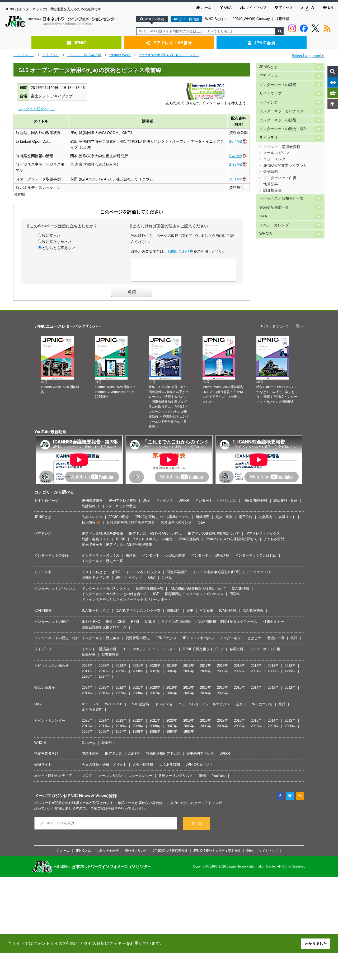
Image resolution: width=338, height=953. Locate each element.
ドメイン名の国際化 (176, 622)
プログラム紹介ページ (36, 109)
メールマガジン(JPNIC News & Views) (71, 795)
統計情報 (89, 506)
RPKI (135, 622)
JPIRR (184, 500)
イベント (135, 578)
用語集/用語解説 (254, 500)
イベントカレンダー (276, 225)
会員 (239, 704)
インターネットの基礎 (277, 85)
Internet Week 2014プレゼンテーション (169, 55)
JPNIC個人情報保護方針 (170, 850)
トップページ (23, 55)
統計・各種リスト (95, 539)
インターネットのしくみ (101, 555)
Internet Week (120, 55)
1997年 (104, 676)
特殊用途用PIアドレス (163, 753)
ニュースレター (276, 159)
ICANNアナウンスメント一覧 (138, 610)
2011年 (87, 671)
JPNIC (80, 42)
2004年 (205, 671)
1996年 (138, 732)
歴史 (189, 610)
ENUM (150, 622)
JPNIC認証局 (139, 704)
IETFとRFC (91, 622)
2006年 (171, 671)
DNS (146, 500)
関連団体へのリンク (176, 522)
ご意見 (167, 578)
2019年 (171, 666)
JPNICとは (268, 67)
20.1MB (235, 179)
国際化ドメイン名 (95, 578)
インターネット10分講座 (210, 555)
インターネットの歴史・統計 (283, 129)
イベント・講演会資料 (84, 55)
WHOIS (265, 234)
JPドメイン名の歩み (198, 638)
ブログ (87, 776)
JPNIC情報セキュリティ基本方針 (217, 850)
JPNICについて (261, 704)
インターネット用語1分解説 (163, 555)
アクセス (286, 7)
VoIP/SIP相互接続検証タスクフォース (227, 622)
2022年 (121, 666)
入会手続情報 (143, 765)
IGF (156, 594)
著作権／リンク (136, 850)
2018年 (188, 666)
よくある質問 (274, 539)
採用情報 (282, 19)
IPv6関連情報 (92, 500)
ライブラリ (50, 55)
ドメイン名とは (94, 572)
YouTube (219, 776)
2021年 (138, 666)
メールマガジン (276, 153)
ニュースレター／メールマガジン (204, 704)
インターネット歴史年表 (101, 638)
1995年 (154, 732)
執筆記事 (270, 184)
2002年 (239, 671)
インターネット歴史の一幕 (102, 561)
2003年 (222, 671)
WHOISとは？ (216, 19)
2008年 (138, 671)
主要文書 (206, 610)
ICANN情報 (240, 589)
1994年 (171, 732)
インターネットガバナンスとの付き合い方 (114, 594)
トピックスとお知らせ (51, 666)
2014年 (256, 666)
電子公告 (245, 517)
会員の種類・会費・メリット (104, 765)
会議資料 (270, 172)
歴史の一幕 (275, 638)
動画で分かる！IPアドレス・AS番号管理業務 (117, 545)
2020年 (154, 666)
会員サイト (42, 765)
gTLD (116, 572)
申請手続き (90, 753)
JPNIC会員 (264, 42)
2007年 (154, 671)
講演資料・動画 (286, 500)
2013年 (273, 666)
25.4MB (235, 141)
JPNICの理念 (119, 517)
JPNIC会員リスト (199, 765)
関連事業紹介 (177, 572)
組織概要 (202, 517)
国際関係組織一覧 (149, 589)
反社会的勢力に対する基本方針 (131, 522)
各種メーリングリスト (175, 776)
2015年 (239, 666)
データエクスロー (260, 572)
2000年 (273, 671)
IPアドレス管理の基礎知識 (102, 533)
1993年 (188, 732)
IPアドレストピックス (263, 533)
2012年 (290, 666)
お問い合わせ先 (180, 251)
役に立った (51, 235)
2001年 (256, 671)
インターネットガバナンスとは (106, 589)
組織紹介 (173, 610)
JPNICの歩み (166, 638)
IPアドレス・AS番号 (172, 42)
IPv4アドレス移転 (123, 500)
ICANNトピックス (96, 610)
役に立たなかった (57, 242)
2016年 (222, 666)
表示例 (106, 743)
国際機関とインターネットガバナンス (194, 594)
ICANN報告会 (253, 610)
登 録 (196, 823)
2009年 (121, 671)
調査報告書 (272, 190)
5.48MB (235, 156)
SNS (202, 776)
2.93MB (235, 164)
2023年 (104, 666)
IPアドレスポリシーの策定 (152, 539)
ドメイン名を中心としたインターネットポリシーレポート (126, 599)
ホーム (206, 7)
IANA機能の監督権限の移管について (198, 589)
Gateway (88, 743)
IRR (109, 622)
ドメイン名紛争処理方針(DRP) (216, 572)
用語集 (131, 555)
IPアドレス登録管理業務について (214, 533)
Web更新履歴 (44, 687)
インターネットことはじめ (255, 555)
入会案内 (265, 517)
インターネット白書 (280, 178)
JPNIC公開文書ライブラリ (285, 165)
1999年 (290, 671)
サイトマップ (256, 7)
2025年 (87, 720)
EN (330, 7)
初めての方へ (92, 517)
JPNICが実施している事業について (162, 517)
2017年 (205, 666)
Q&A (228, 7)
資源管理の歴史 (138, 638)
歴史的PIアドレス (200, 753)
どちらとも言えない (58, 248)
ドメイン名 (268, 102)
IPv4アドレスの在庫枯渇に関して (231, 539)
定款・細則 (224, 517)
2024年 (87, 666)
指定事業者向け (46, 753)
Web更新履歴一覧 (274, 207)
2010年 (104, 671)
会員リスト (286, 517)
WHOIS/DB (114, 704)
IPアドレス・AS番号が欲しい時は (155, 533)
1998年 (87, 676)
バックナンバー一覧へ (284, 326)
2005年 (188, 671)
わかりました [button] (316, 943)
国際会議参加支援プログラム (104, 627)
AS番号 (134, 753)
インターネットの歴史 (119, 506)
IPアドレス (268, 76)
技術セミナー (273, 622)
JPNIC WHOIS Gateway (251, 19)
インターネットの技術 (277, 120)
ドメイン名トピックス (143, 572)
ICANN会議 (228, 610)
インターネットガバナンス (281, 111)
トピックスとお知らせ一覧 (281, 198)
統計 (118, 578)
